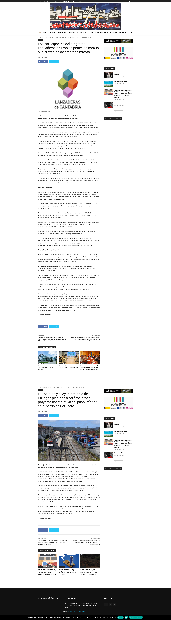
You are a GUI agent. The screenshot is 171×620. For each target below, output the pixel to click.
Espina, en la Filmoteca (120, 81)
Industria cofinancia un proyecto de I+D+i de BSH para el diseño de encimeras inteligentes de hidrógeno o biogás (85, 339)
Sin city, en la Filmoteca (120, 103)
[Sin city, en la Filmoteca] (108, 105)
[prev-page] (39, 375)
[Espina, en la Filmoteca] (108, 84)
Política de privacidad (136, 617)
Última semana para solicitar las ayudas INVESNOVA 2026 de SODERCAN (46, 367)
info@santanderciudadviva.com (77, 611)
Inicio (39, 37)
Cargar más (118, 112)
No (126, 617)
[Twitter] (132, 1)
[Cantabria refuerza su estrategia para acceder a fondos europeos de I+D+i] (69, 357)
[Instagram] (110, 604)
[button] (131, 32)
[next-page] (42, 375)
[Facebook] (130, 1)
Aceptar (120, 617)
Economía (44, 37)
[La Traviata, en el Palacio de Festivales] (108, 75)
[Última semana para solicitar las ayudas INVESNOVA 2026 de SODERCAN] (47, 357)
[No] (169, 617)
